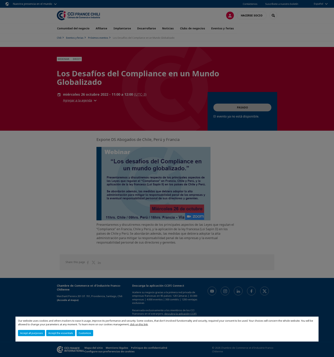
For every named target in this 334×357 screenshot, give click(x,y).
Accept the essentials (60, 333)
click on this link (139, 324)
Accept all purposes (31, 333)
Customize (85, 333)
